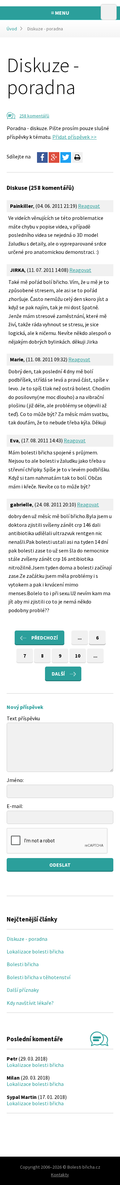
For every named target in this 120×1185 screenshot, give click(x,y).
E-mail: (15, 806)
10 (77, 656)
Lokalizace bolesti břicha (35, 951)
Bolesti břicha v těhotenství (38, 977)
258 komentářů (34, 116)
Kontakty (60, 1175)
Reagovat (89, 206)
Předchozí (44, 638)
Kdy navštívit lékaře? (30, 1003)
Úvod (12, 29)
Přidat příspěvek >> (74, 136)
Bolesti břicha (23, 964)
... (80, 638)
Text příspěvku (23, 718)
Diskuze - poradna (27, 938)
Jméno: (15, 780)
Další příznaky (23, 989)
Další (58, 674)
